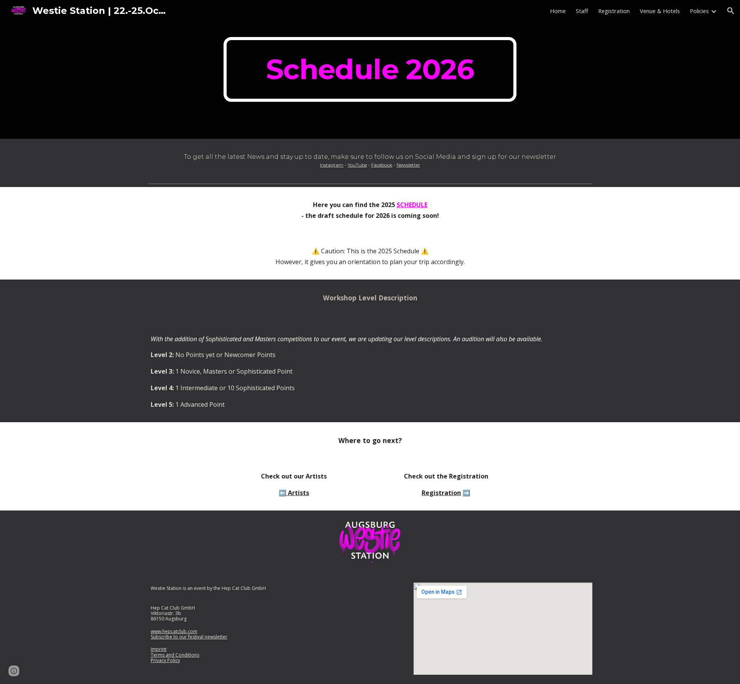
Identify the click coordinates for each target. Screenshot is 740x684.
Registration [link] (614, 11)
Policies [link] (699, 11)
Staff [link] (582, 11)
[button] (731, 11)
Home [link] (558, 11)
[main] (370, 69)
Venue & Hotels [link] (660, 11)
